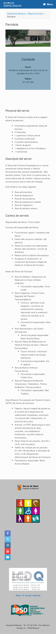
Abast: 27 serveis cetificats (28, 595)
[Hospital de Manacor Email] (8, 557)
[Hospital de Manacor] (12, 4)
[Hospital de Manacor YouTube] (8, 551)
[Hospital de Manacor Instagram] (8, 545)
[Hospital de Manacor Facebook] (8, 533)
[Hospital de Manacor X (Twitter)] (8, 539)
